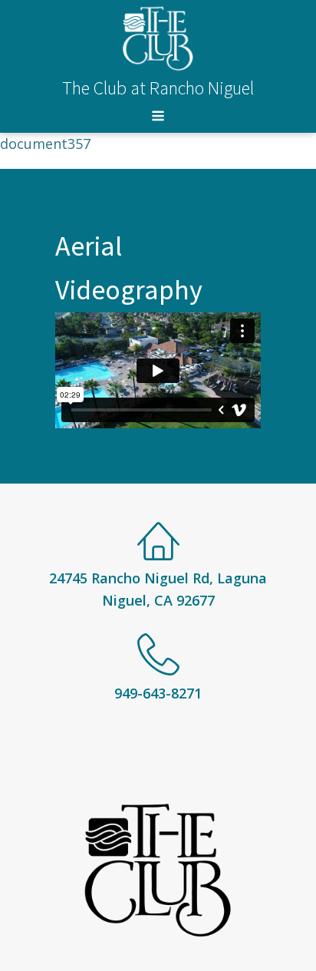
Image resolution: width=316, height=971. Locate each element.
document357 (45, 143)
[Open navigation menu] (158, 118)
